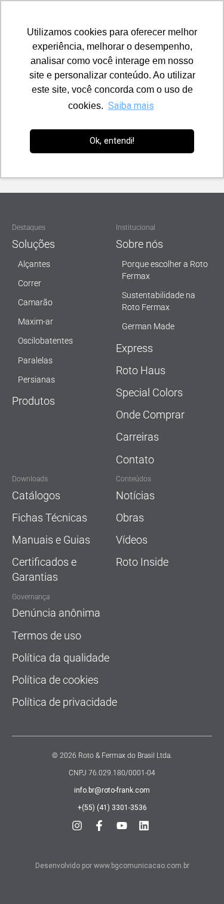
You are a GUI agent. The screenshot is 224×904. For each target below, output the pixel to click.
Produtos (33, 401)
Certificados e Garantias (44, 569)
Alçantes (34, 264)
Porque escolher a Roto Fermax (165, 270)
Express (134, 348)
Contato (135, 459)
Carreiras (137, 436)
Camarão (35, 303)
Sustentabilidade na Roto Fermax (158, 301)
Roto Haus (140, 370)
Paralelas (35, 361)
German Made (148, 326)
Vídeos (132, 539)
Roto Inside (142, 562)
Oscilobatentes (45, 341)
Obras (130, 517)
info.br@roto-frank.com (112, 790)
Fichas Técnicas (49, 517)
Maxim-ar (35, 322)
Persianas (36, 380)
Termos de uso (46, 635)
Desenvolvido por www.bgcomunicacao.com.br (112, 865)
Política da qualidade (60, 657)
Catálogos (36, 495)
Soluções (33, 244)
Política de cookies (55, 680)
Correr (29, 283)
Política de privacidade (64, 702)
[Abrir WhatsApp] (194, 874)
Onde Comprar (150, 414)
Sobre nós (139, 244)
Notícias (135, 495)
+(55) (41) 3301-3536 (112, 807)
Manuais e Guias (51, 539)
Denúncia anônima (56, 612)
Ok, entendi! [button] (112, 141)
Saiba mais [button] (131, 105)
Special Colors (149, 392)
